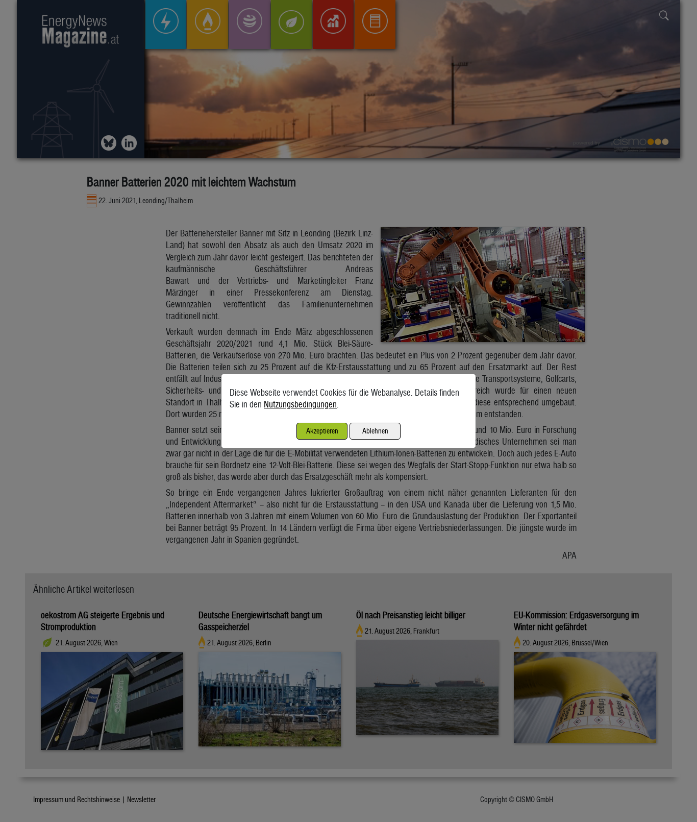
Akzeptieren (322, 430)
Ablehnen (375, 430)
